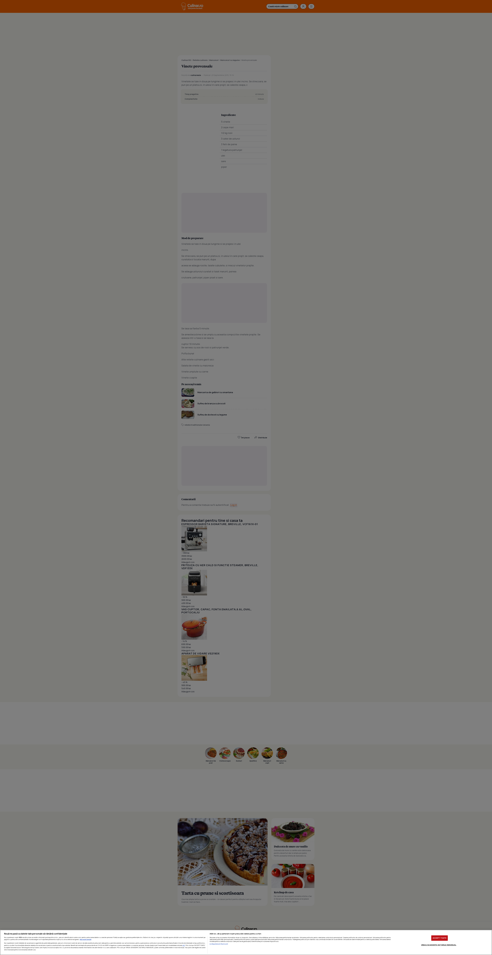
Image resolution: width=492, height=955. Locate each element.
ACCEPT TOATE (440, 938)
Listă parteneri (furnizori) (219, 944)
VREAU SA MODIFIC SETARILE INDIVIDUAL (438, 945)
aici (184, 945)
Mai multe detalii (85, 939)
